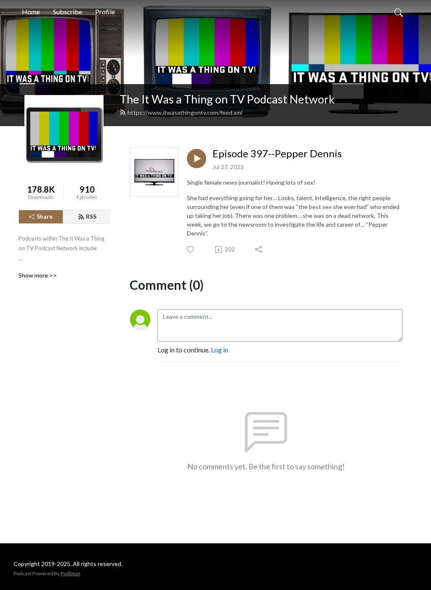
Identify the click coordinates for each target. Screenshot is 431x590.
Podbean (70, 573)
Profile (105, 12)
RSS (91, 216)
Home (31, 12)
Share (45, 216)
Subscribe (67, 12)
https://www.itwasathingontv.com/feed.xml (185, 112)
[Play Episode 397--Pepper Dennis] (196, 158)
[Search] (398, 11)
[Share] (259, 249)
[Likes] (191, 249)
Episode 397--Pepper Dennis (277, 153)
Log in (219, 350)
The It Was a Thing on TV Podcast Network (227, 99)
